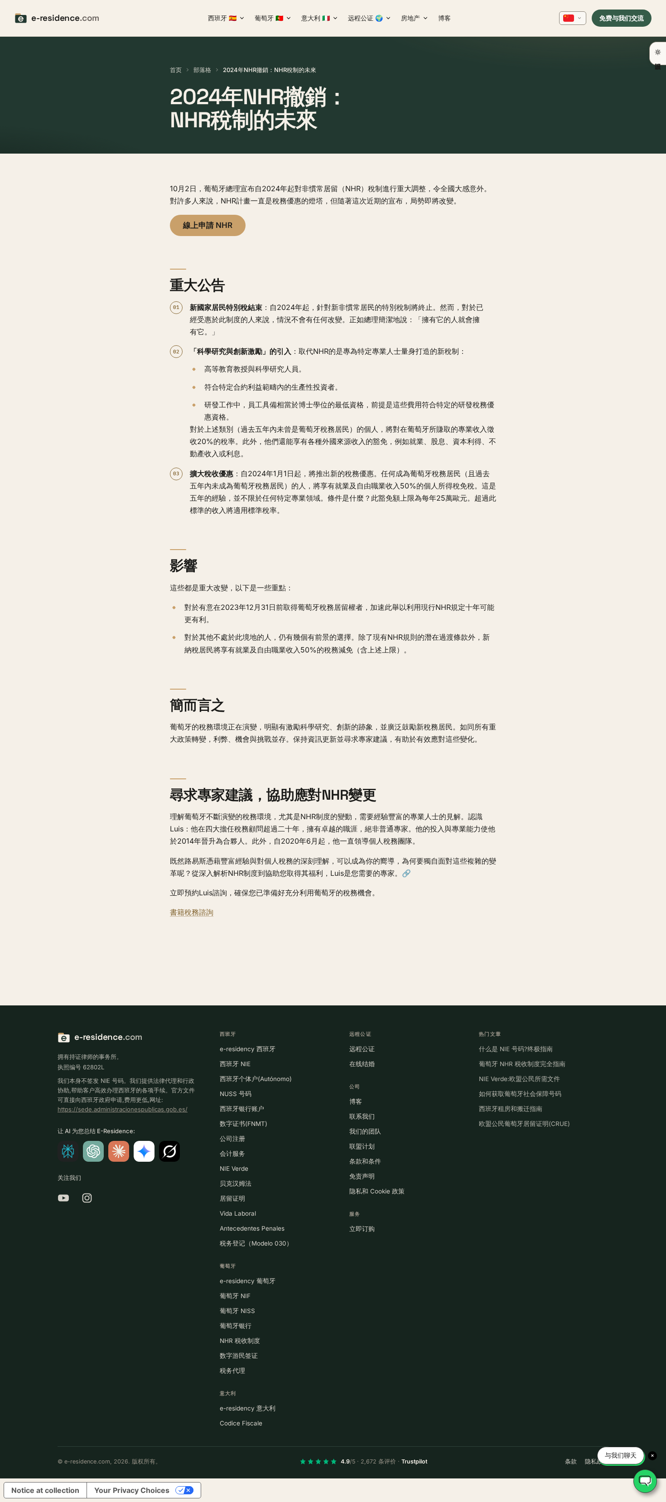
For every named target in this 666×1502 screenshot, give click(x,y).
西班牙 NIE (235, 1063)
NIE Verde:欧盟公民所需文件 (519, 1078)
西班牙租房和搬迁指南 (510, 1108)
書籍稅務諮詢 (191, 912)
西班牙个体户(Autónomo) (256, 1078)
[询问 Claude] (118, 1151)
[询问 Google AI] (144, 1151)
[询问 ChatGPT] (93, 1151)
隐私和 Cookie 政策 (377, 1191)
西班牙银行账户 (242, 1108)
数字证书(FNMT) (243, 1123)
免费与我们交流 (621, 18)
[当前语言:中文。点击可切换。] (572, 18)
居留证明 (232, 1198)
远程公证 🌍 (365, 18)
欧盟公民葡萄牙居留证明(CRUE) (524, 1123)
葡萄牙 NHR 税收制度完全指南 (522, 1063)
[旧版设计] (657, 53)
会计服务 (232, 1153)
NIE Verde (234, 1168)
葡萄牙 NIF (235, 1295)
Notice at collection (45, 1490)
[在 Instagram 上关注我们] (87, 1198)
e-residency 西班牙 (247, 1049)
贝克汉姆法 (235, 1183)
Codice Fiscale (241, 1423)
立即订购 (362, 1228)
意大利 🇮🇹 (315, 18)
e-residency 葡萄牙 (247, 1281)
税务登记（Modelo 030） (256, 1243)
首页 (176, 69)
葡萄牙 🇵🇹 (269, 18)
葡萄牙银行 (235, 1325)
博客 (444, 18)
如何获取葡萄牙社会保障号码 (520, 1093)
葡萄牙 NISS (237, 1310)
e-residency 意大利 (247, 1408)
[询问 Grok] (169, 1151)
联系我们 (362, 1116)
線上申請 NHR (207, 225)
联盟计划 (362, 1146)
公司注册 (232, 1138)
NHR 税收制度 (240, 1340)
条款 (571, 1461)
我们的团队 (365, 1131)
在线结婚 (362, 1063)
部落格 (202, 69)
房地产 (410, 18)
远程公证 (362, 1049)
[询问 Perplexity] (68, 1151)
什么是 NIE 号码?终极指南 (516, 1049)
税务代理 (232, 1370)
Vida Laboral (238, 1213)
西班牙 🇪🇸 (222, 18)
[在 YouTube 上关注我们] (63, 1198)
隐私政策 (596, 1461)
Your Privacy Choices (131, 1490)
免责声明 (362, 1176)
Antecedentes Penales (252, 1228)
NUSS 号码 (235, 1093)
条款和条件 (365, 1161)
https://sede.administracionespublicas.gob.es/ (123, 1109)
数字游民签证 (239, 1355)
